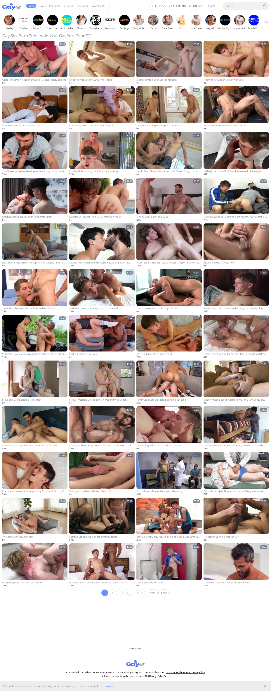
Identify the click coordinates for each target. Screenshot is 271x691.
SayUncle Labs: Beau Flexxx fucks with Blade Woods (30, 308)
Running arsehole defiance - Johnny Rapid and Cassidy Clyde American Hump (34, 491)
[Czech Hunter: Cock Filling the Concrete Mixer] (34, 200)
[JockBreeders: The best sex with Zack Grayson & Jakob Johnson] (169, 245)
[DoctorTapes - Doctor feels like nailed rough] (169, 474)
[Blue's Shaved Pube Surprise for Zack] (169, 63)
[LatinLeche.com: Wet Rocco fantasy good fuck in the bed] (236, 428)
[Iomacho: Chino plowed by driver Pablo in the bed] (34, 428)
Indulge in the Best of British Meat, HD (90, 491)
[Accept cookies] (264, 686)
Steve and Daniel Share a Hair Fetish (21, 399)
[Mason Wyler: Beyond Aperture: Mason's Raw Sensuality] (236, 382)
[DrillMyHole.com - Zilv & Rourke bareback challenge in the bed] (236, 154)
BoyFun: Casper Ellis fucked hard (154, 354)
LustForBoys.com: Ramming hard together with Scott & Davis (235, 217)
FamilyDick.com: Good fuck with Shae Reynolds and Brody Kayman (235, 354)
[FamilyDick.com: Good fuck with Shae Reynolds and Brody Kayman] (236, 337)
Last (164, 593)
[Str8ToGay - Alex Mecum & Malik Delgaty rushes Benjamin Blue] (34, 337)
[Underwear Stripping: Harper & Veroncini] (169, 108)
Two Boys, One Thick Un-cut (17, 536)
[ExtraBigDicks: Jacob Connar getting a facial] (102, 520)
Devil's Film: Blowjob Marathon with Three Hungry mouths (167, 171)
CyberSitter (163, 676)
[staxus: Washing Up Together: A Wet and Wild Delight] (102, 382)
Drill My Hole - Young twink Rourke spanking (93, 171)
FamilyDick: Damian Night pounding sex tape (161, 399)
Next (151, 593)
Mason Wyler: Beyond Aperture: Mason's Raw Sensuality (234, 399)
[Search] (265, 6)
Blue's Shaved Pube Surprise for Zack (156, 79)
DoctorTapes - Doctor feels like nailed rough (160, 491)
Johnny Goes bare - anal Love (152, 217)
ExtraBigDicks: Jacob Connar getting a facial (93, 536)
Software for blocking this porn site (120, 676)
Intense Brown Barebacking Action (21, 125)
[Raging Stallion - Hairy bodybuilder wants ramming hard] (102, 428)
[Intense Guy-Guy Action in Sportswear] (236, 108)
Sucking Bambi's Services (83, 354)
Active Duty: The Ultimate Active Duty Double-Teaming (233, 308)
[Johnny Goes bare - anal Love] (169, 200)
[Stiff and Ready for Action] (169, 565)
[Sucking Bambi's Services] (102, 337)
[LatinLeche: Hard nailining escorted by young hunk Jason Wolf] (102, 245)
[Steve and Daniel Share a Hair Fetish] (34, 382)
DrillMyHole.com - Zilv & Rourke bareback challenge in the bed (235, 171)
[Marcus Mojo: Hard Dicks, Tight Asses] (169, 291)
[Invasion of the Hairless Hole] (236, 245)
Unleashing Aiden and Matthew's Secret (158, 445)
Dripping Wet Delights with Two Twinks (90, 79)
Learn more (109, 686)
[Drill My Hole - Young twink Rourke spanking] (102, 154)
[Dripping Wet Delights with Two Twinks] (102, 63)
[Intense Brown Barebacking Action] (34, 108)
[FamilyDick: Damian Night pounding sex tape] (169, 382)
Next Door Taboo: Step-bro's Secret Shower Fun (95, 217)
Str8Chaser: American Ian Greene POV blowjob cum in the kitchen (33, 171)
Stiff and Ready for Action (150, 582)
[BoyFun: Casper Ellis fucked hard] (169, 337)
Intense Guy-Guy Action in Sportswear (224, 125)
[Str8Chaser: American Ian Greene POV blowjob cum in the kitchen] (34, 154)
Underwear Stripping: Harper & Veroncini (158, 125)
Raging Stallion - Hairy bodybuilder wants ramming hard (100, 445)
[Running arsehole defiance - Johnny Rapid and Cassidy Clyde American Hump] (34, 474)
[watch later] (6, 44)
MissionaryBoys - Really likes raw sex (22, 582)
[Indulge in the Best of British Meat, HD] (102, 474)
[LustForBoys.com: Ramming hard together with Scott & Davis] (236, 200)
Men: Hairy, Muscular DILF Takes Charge (91, 125)
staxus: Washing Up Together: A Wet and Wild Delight (98, 399)
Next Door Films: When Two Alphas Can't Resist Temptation (34, 262)
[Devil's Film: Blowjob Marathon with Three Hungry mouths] (169, 154)
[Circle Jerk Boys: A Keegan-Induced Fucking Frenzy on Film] (34, 63)
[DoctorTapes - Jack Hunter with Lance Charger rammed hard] (236, 474)
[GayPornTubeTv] (11, 6)
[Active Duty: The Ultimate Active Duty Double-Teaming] (236, 291)
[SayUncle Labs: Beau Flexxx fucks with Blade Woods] (34, 291)
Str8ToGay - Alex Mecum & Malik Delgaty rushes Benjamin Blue (33, 354)
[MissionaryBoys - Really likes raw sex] (34, 565)
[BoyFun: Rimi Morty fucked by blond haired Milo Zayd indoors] (169, 520)
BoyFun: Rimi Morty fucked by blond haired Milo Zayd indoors (167, 536)
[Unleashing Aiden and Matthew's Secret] (169, 428)
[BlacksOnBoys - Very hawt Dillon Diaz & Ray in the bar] (102, 565)
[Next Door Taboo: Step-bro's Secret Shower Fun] (102, 200)
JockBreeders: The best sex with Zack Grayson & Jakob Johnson (167, 262)
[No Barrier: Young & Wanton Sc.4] (236, 520)
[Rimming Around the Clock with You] (236, 63)
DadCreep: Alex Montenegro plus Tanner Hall (93, 308)
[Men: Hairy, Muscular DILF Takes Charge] (102, 108)
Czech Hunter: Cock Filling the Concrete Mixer (27, 217)
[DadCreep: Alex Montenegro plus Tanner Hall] (102, 291)
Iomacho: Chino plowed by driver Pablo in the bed (29, 445)
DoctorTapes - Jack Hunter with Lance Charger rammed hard (235, 491)
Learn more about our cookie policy (185, 672)
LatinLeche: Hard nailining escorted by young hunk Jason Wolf (100, 262)
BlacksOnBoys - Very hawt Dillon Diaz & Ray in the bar (98, 582)
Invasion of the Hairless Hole (219, 262)
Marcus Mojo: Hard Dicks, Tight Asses (156, 308)
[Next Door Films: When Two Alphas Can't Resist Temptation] (34, 245)
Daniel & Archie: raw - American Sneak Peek (227, 582)
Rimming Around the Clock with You (223, 79)
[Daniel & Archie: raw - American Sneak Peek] (236, 565)
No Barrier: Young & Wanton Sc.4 (221, 536)
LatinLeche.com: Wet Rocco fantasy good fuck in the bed (234, 445)
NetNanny (150, 676)
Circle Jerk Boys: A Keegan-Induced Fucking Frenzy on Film (34, 79)
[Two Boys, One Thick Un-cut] (34, 520)
